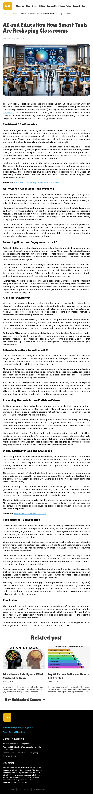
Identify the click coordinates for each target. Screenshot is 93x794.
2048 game (10, 789)
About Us (20, 6)
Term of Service (9, 728)
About (5, 732)
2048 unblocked (40, 789)
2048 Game (8, 112)
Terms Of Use (79, 6)
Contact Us (51, 6)
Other (34, 6)
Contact (12, 732)
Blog (28, 6)
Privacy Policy (64, 6)
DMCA (42, 6)
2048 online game (24, 789)
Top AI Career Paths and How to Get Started (32, 676)
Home (5, 14)
